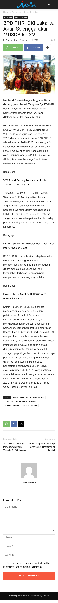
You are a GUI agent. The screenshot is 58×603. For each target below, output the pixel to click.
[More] (47, 47)
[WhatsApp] (6, 424)
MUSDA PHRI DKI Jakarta (27, 401)
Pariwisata (16, 12)
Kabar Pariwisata (32, 12)
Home (6, 12)
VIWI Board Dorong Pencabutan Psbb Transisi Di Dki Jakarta (14, 447)
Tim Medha (12, 40)
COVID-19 (9, 401)
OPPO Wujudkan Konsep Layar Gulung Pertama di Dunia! (42, 447)
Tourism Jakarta (30, 405)
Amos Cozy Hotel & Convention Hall (28, 397)
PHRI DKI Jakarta (12, 405)
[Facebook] (14, 424)
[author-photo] (29, 478)
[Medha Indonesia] (26, 4)
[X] (21, 424)
